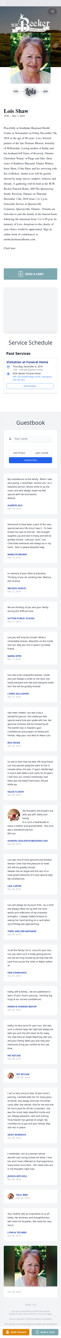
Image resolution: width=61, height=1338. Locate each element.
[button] (30, 1266)
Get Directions (30, 386)
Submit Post (30, 460)
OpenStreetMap (34, 1319)
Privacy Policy (22, 1314)
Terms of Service (39, 1314)
